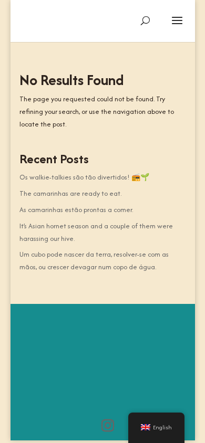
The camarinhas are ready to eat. (70, 193)
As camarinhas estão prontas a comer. (76, 210)
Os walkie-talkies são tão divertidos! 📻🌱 (84, 177)
